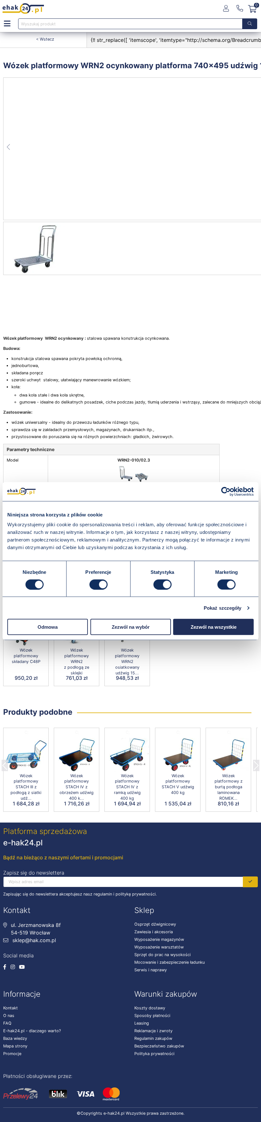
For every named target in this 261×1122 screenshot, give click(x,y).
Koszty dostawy (149, 1008)
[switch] (98, 584)
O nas (8, 1015)
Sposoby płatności (152, 1015)
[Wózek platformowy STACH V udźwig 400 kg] (177, 755)
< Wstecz (45, 39)
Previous (5, 763)
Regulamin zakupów (153, 1038)
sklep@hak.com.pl (33, 940)
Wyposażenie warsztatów (159, 947)
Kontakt (10, 1008)
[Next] (256, 763)
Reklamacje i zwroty (153, 1030)
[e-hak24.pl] (23, 9)
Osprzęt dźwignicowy (155, 924)
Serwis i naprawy (150, 970)
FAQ (7, 1023)
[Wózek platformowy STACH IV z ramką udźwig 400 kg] (127, 755)
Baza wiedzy (15, 1038)
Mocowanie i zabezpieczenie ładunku (169, 962)
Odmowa (48, 627)
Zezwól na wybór (131, 627)
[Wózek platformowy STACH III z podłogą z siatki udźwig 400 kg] (26, 755)
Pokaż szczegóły (223, 607)
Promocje (12, 1053)
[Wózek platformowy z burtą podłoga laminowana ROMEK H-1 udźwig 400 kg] (228, 755)
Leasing (141, 1023)
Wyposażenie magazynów (159, 939)
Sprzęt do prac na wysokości (162, 954)
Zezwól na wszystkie (213, 627)
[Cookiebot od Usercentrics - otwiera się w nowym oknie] (226, 491)
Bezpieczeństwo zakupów (159, 1046)
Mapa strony (15, 1046)
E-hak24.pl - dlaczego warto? (32, 1030)
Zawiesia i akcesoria (153, 931)
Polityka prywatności (154, 1053)
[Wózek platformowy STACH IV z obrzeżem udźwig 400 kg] (76, 755)
